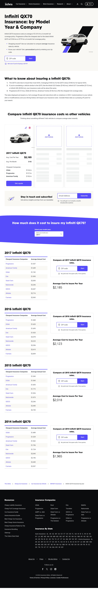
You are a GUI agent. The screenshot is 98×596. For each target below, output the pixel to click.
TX (55, 539)
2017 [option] (38, 235)
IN (85, 534)
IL (82, 534)
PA (42, 539)
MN (54, 536)
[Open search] (82, 4)
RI (44, 539)
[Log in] (77, 4)
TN (53, 539)
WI (73, 539)
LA (39, 536)
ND (88, 536)
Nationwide (9, 285)
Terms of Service (35, 577)
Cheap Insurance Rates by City (15, 526)
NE (67, 536)
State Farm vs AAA (86, 513)
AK (50, 534)
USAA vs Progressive (70, 519)
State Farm (9, 281)
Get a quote (19, 183)
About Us (31, 559)
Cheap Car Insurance (21, 484)
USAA (8, 272)
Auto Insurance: (40, 534)
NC (85, 536)
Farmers (8, 297)
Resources (9, 500)
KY (36, 536)
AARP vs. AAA (40, 512)
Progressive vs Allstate (86, 519)
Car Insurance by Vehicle (38, 484)
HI (78, 534)
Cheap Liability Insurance (13, 505)
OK (36, 539)
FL (73, 534)
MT (64, 536)
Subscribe (84, 196)
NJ (75, 536)
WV (70, 539)
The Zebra (8, 484)
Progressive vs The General (55, 519)
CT (64, 534)
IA (87, 534)
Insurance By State (44, 529)
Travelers (69, 508)
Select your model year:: (42, 233)
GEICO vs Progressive (70, 513)
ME (42, 536)
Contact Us (66, 559)
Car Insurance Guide (11, 512)
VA (64, 539)
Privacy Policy (45, 577)
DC (67, 534)
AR (56, 534)
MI (51, 536)
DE (70, 534)
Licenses (53, 577)
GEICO (8, 289)
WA (67, 539)
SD (50, 539)
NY (82, 536)
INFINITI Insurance (56, 484)
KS (90, 534)
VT (61, 539)
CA (59, 534)
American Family (11, 268)
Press (41, 559)
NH (73, 536)
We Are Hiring (52, 559)
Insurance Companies (45, 500)
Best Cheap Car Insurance (13, 519)
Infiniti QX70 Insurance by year (75, 484)
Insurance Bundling (11, 529)
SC (47, 539)
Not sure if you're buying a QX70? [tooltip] (18, 63)
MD (45, 536)
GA (76, 534)
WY (76, 539)
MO (60, 536)
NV (70, 536)
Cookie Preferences (62, 577)
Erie (7, 276)
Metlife (83, 505)
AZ (53, 534)
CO (62, 534)
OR (39, 539)
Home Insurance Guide (12, 515)
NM (78, 536)
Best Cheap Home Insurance (14, 522)
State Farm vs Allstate (55, 513)
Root (52, 505)
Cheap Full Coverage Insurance (15, 508)
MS (57, 536)
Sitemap (7, 533)
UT (58, 539)
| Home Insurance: (84, 539)
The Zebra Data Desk (12, 536)
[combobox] (49, 234)
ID (80, 534)
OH (90, 536)
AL (47, 534)
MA (48, 536)
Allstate (8, 293)
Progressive (10, 264)
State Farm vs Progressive (40, 517)
